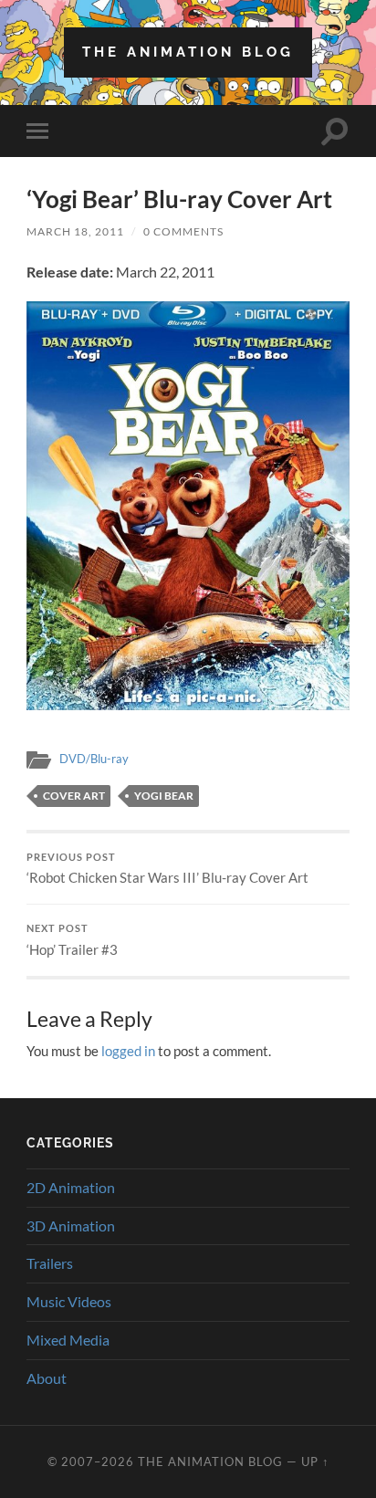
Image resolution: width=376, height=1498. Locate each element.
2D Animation (70, 1187)
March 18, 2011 (75, 231)
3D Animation (70, 1225)
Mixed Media (68, 1339)
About (46, 1378)
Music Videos (68, 1301)
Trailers (49, 1263)
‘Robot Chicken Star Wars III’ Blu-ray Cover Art (167, 869)
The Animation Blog (188, 52)
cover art (74, 795)
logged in (128, 1050)
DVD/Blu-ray (94, 758)
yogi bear (163, 795)
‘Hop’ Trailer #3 (72, 940)
